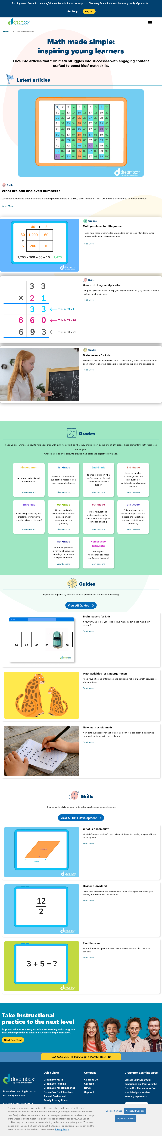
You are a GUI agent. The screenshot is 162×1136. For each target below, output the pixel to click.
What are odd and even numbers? (31, 191)
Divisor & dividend (95, 886)
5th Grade (63, 504)
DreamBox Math (53, 1079)
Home (6, 31)
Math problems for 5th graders (102, 226)
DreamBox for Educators (58, 1092)
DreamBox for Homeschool (60, 1087)
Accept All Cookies (135, 1111)
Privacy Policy (62, 1129)
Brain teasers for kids (97, 355)
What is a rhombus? (96, 829)
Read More (8, 205)
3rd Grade (133, 467)
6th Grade (98, 504)
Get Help (72, 11)
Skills (10, 185)
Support (89, 1092)
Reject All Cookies (126, 1118)
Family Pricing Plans (56, 1100)
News (87, 1087)
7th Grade (133, 504)
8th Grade (63, 541)
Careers (89, 1083)
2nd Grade (98, 467)
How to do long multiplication (102, 285)
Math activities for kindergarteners (105, 673)
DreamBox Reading (55, 1083)
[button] (81, 22)
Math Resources (25, 31)
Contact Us (91, 1079)
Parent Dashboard (54, 1096)
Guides (92, 349)
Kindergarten (28, 467)
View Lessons (29, 492)
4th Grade (28, 504)
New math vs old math (97, 727)
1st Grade (63, 467)
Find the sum (91, 943)
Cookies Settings (114, 1111)
